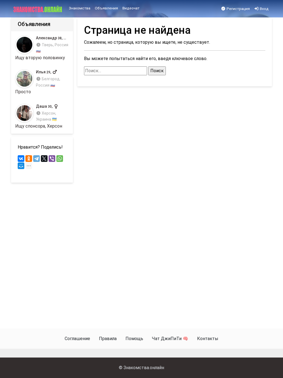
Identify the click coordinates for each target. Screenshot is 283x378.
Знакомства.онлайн (144, 367)
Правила (108, 338)
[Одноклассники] (28, 158)
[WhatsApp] (59, 158)
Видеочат (131, 8)
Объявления (106, 8)
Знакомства (79, 8)
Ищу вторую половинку (41, 47)
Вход (264, 8)
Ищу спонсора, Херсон (38, 116)
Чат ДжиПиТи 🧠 (170, 338)
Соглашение (77, 338)
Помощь (134, 338)
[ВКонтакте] (21, 158)
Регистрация (238, 8)
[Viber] (52, 158)
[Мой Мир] (21, 165)
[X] (44, 158)
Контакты (207, 338)
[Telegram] (36, 158)
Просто (37, 82)
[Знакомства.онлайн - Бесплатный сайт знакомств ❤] (38, 8)
